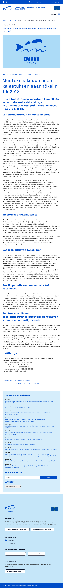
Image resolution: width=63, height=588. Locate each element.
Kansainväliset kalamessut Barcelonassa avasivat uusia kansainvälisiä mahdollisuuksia (28, 433)
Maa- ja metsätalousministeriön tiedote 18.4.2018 (21, 74)
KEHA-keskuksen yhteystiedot (42, 529)
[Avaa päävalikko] (55, 14)
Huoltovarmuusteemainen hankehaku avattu (20, 444)
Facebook (11, 540)
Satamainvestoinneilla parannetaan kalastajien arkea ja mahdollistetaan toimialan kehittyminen (29, 402)
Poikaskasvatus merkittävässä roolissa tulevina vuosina (23, 439)
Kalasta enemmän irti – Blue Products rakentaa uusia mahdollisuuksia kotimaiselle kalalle (28, 413)
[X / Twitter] (7, 2)
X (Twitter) (11, 543)
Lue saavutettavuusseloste (15, 554)
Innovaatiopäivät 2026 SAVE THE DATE (17, 408)
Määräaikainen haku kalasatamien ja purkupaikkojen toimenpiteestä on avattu (31, 449)
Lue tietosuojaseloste (35, 554)
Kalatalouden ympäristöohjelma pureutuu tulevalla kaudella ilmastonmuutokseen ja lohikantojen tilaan (25, 420)
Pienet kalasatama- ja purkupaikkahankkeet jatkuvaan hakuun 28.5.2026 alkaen (31, 461)
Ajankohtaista (13, 20)
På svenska (55, 2)
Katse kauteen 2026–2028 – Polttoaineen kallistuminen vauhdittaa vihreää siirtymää (29, 427)
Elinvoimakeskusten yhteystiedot (17, 529)
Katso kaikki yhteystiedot (15, 571)
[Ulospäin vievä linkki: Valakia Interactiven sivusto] (57, 585)
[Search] (35, 2)
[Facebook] (4, 2)
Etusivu (5, 20)
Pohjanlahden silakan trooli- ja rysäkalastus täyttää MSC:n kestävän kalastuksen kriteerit (27, 466)
